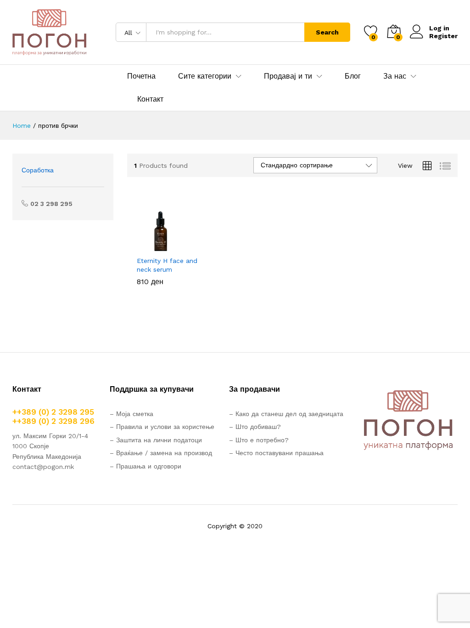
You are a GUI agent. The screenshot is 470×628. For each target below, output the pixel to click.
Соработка (38, 170)
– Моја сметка (131, 413)
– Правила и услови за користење (162, 426)
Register (443, 36)
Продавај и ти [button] (288, 76)
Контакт (150, 99)
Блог (353, 76)
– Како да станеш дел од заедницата (286, 413)
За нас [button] (394, 76)
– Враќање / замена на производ (161, 453)
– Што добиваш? (255, 426)
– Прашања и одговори (145, 466)
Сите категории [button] (204, 76)
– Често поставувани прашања (276, 453)
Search (327, 32)
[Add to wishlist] (188, 245)
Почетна (141, 76)
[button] (146, 245)
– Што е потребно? (259, 440)
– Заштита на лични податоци (156, 440)
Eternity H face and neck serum (167, 265)
